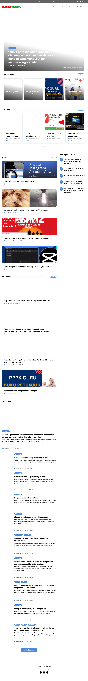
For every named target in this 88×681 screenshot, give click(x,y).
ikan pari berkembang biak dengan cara (30, 609)
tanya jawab (12, 48)
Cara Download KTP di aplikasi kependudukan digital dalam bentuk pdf (74, 190)
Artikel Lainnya (29, 650)
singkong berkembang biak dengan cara (31, 517)
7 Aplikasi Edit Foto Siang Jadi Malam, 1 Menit (74, 169)
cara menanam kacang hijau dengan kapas (32, 458)
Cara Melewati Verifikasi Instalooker (19, 182)
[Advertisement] (27, 26)
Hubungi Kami (65, 1)
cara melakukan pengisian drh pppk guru (53, 93)
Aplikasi (62, 7)
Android (17, 581)
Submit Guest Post (78, 1)
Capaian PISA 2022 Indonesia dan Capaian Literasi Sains (27, 301)
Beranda (42, 7)
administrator (13, 65)
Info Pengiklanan (48, 669)
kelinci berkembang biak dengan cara (30, 477)
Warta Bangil (25, 633)
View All (81, 74)
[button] (65, 67)
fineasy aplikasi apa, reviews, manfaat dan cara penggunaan (74, 182)
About (33, 1)
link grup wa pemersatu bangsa (74, 175)
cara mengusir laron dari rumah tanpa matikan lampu (26, 210)
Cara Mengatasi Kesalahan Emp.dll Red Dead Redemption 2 (29, 238)
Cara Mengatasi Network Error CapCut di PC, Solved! (26, 267)
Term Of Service (54, 1)
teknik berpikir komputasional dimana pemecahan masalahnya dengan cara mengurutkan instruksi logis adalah (30, 57)
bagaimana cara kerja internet (26, 498)
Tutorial (71, 7)
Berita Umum (52, 7)
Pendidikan (80, 7)
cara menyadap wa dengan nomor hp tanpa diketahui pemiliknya (73, 161)
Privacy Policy (42, 1)
